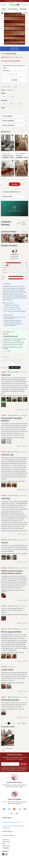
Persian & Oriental (12, 9)
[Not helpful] (27, 534)
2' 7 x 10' (12, 96)
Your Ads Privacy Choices (10, 825)
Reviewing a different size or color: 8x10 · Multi (12, 437)
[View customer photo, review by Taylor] (14, 238)
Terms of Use (6, 822)
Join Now (23, 764)
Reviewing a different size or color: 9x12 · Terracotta (14, 614)
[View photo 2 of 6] (9, 399)
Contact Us (5, 839)
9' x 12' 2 (19, 103)
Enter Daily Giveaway (8, 835)
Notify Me (14, 80)
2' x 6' (4, 96)
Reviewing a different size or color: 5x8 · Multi (12, 652)
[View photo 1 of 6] (3, 399)
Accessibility (5, 848)
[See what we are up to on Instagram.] (6, 854)
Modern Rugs (23, 9)
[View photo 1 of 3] (3, 485)
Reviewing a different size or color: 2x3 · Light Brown (14, 553)
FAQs (3, 843)
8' (3, 111)
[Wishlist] (25, 5)
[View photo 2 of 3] (9, 485)
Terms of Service (21, 770)
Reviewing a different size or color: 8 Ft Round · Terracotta (13, 590)
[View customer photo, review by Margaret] (5, 238)
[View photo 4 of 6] (19, 399)
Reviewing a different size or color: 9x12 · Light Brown (14, 395)
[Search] (4, 5)
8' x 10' (12, 103)
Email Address (6, 70)
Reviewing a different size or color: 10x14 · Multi (12, 481)
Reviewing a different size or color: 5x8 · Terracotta (13, 347)
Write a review (19, 57)
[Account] (23, 5)
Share (16, 86)
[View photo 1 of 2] (3, 441)
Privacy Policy (4, 768)
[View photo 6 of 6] (3, 404)
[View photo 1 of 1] (3, 595)
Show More (14, 184)
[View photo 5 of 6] (25, 399)
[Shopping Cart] (27, 5)
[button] (14, 13)
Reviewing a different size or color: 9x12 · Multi (12, 708)
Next (24, 723)
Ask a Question (6, 86)
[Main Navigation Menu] (2, 5)
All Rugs (4, 9)
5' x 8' (4, 103)
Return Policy (6, 846)
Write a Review (15, 367)
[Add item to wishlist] (12, 135)
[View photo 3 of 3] (14, 485)
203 (19, 723)
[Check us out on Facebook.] (3, 854)
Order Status (6, 841)
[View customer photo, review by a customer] (23, 238)
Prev (5, 723)
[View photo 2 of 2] (9, 441)
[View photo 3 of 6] (14, 399)
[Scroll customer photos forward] (26, 238)
